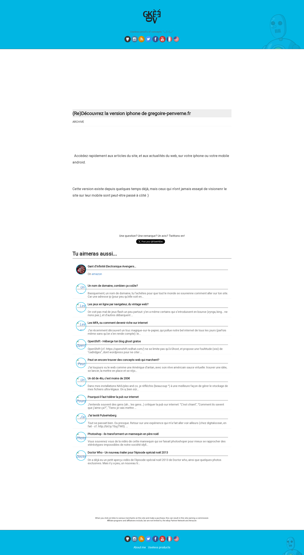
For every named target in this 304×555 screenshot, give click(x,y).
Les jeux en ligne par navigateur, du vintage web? (118, 304)
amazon (97, 274)
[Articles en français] (169, 41)
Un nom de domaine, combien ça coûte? (113, 285)
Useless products (159, 547)
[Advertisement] (152, 79)
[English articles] (176, 41)
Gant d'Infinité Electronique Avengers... (112, 266)
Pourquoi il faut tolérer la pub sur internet (113, 397)
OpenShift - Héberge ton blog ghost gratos (114, 341)
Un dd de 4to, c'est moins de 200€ (109, 378)
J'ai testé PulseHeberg (102, 415)
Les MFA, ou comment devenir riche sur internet (118, 322)
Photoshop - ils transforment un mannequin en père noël (123, 434)
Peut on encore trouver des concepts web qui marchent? (123, 359)
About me (140, 547)
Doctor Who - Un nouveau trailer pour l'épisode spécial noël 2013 (128, 452)
